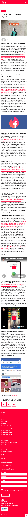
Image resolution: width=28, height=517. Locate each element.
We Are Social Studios (7, 425)
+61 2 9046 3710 (4, 460)
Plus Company (5, 446)
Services (3, 412)
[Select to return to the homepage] (3, 2)
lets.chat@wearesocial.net (6, 462)
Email (2, 484)
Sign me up (5, 495)
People (2, 419)
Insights (3, 417)
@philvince (14, 395)
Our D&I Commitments (7, 451)
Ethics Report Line (6, 449)
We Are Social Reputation (8, 434)
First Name (3, 472)
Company (3, 480)
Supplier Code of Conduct (6, 444)
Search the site (4, 438)
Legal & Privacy (4, 440)
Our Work (3, 414)
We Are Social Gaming (7, 428)
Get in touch (3, 423)
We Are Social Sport (7, 430)
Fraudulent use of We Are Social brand (9, 442)
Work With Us (4, 421)
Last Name (3, 476)
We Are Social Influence (7, 432)
